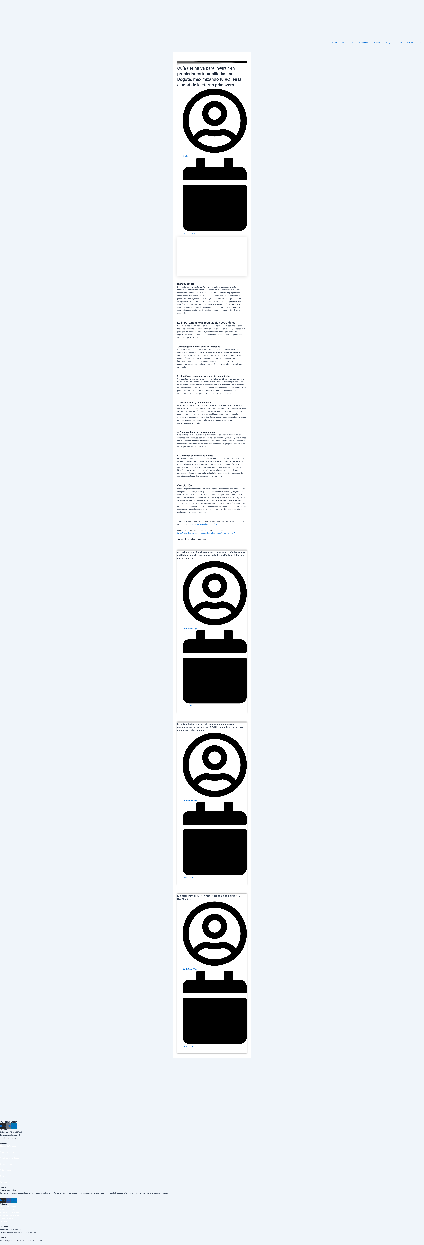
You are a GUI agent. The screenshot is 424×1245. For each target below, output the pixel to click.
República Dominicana (9, 1158)
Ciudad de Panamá (8, 1146)
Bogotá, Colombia (7, 1152)
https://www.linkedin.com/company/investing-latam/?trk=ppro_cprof (206, 533)
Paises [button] (343, 42)
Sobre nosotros (6, 1170)
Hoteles (410, 42)
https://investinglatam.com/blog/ (205, 524)
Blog (388, 42)
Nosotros (378, 42)
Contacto (398, 42)
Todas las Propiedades (360, 42)
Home (334, 42)
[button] (419, 42)
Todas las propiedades (9, 1164)
